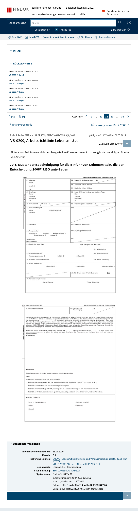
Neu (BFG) (33, 37)
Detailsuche (41, 29)
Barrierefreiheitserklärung (46, 7)
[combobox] (73, 23)
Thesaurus (65, 29)
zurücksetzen (119, 29)
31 (101, 116)
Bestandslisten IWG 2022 (80, 7)
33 (112, 116)
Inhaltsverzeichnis (21, 124)
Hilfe (82, 14)
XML (24, 116)
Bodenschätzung (106, 37)
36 (122, 116)
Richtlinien (86, 37)
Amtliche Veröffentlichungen (60, 37)
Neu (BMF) (16, 37)
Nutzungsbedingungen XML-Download (53, 14)
